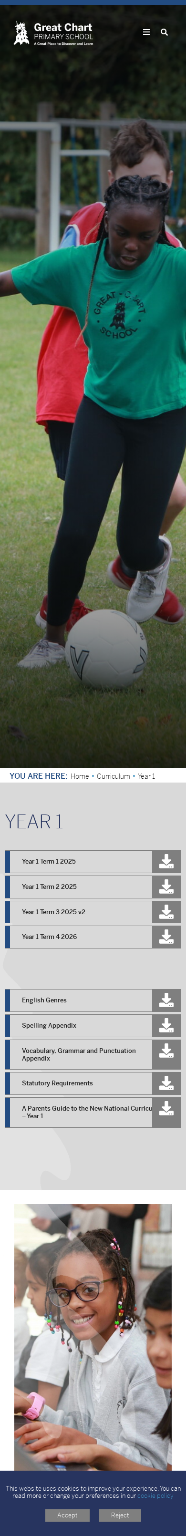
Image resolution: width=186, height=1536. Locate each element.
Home (80, 776)
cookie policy (155, 1496)
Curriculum (113, 776)
